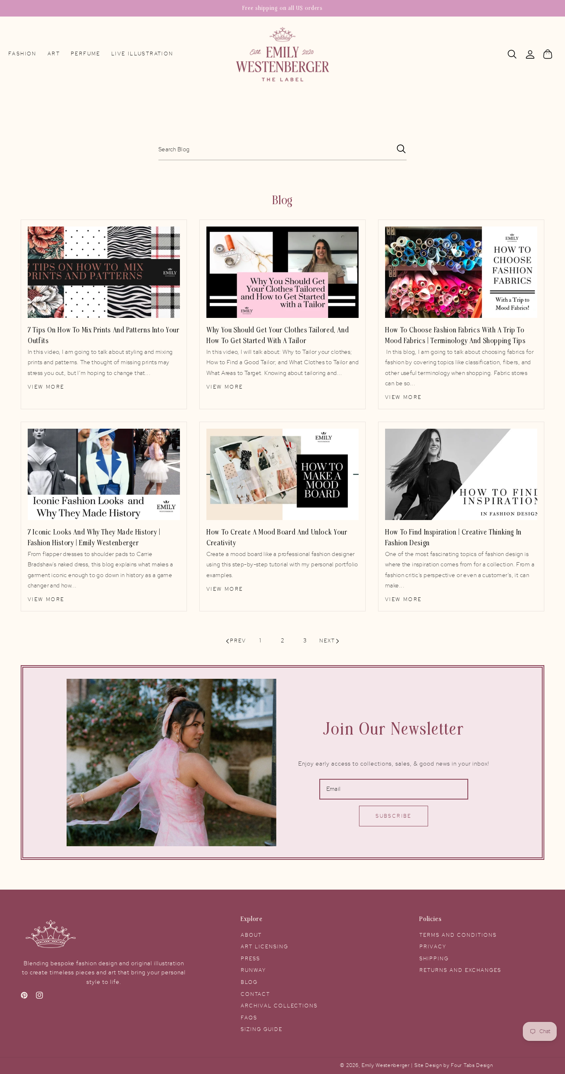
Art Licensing (264, 946)
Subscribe (394, 816)
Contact (255, 994)
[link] (104, 272)
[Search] (512, 54)
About (251, 935)
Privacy (432, 946)
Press (250, 958)
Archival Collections (279, 1005)
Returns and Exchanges (460, 970)
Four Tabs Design (472, 1065)
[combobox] (282, 150)
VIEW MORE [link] (46, 386)
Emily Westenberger (386, 1065)
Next (327, 640)
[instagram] (39, 997)
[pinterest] (24, 997)
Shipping (434, 958)
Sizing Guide (261, 1029)
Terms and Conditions (458, 935)
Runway (253, 970)
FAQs (249, 1017)
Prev (238, 640)
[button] (512, 54)
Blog (249, 982)
